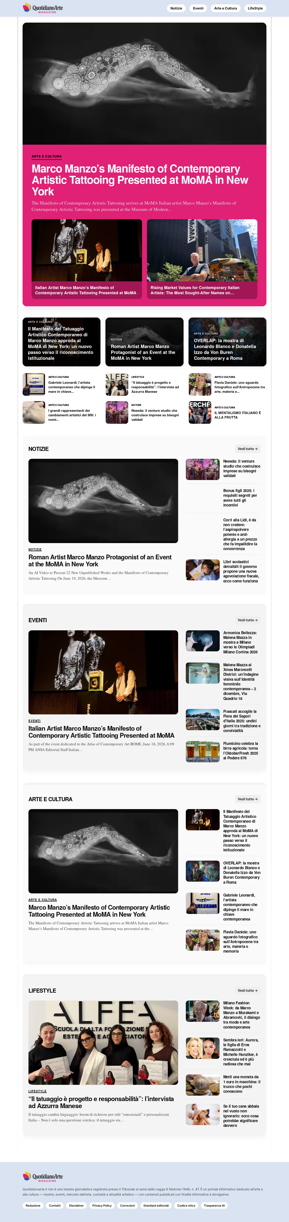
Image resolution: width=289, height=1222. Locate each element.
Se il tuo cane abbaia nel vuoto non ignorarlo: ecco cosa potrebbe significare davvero (241, 1116)
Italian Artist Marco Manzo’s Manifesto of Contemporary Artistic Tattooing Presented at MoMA (101, 732)
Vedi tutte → (248, 449)
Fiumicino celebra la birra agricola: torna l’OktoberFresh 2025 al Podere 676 (240, 751)
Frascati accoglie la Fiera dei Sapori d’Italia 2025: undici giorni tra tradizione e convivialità (242, 721)
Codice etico (186, 1205)
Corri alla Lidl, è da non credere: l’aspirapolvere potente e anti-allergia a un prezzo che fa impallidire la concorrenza (240, 534)
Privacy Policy (102, 1205)
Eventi (198, 8)
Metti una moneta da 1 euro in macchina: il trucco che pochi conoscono (242, 1084)
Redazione (33, 1205)
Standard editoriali (156, 1205)
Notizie (176, 8)
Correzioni (127, 1205)
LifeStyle (255, 8)
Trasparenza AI (214, 1205)
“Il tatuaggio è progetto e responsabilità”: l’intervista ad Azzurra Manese (101, 1102)
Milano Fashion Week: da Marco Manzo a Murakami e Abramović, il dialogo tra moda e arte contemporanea (241, 1015)
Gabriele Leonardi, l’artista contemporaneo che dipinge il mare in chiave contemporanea (240, 907)
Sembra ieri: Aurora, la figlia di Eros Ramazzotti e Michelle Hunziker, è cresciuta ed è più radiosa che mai (241, 1052)
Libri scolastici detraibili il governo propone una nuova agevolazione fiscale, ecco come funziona (241, 571)
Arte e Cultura (225, 8)
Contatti (55, 1205)
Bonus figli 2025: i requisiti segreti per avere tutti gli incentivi (240, 498)
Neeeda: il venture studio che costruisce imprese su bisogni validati (241, 468)
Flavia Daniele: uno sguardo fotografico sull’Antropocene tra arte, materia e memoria (240, 942)
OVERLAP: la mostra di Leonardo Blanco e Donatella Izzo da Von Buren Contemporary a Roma (242, 873)
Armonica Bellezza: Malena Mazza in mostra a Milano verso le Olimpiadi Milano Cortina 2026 (240, 642)
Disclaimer (76, 1205)
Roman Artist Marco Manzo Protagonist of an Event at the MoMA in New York (99, 561)
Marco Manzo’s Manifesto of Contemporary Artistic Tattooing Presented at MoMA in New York (140, 179)
